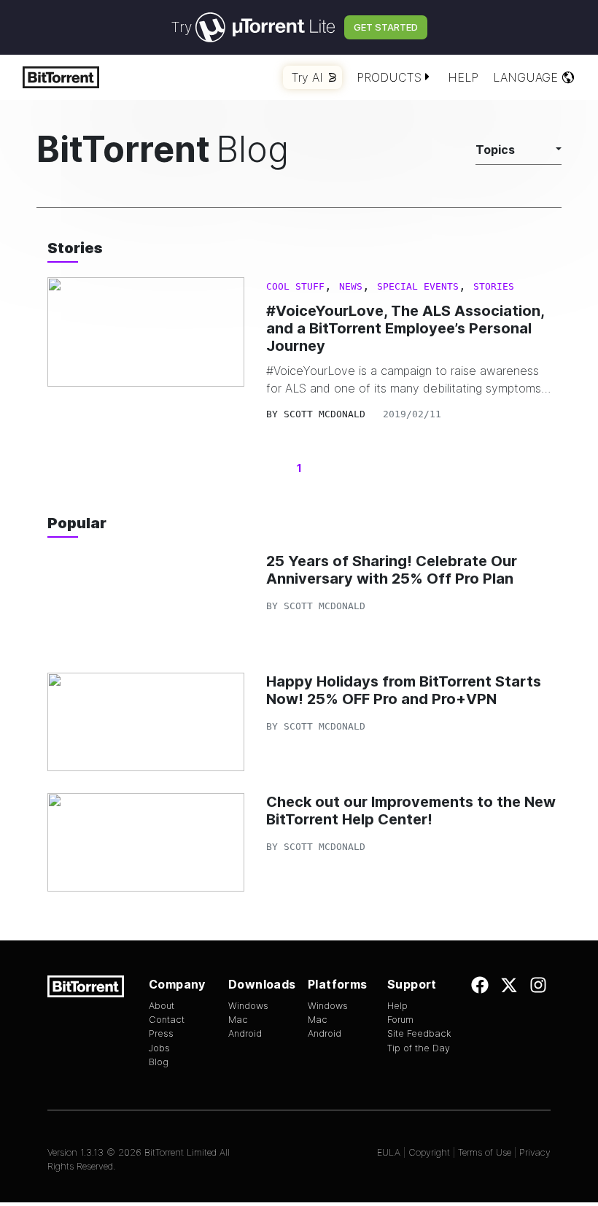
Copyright (429, 1152)
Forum (400, 1019)
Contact (167, 1019)
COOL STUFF (295, 286)
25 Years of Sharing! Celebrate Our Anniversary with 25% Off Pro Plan (391, 569)
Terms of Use (484, 1152)
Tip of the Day (418, 1048)
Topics (495, 149)
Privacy (535, 1152)
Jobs (159, 1048)
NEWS (350, 286)
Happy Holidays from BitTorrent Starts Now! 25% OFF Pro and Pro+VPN (403, 690)
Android (245, 1033)
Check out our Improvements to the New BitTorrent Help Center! (411, 810)
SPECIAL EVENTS (418, 286)
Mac (238, 1019)
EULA (388, 1152)
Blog (158, 1061)
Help (463, 77)
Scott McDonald (324, 414)
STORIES (493, 286)
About (161, 1005)
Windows (248, 1005)
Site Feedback (419, 1033)
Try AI (307, 77)
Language (525, 77)
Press (161, 1033)
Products (389, 77)
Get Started (386, 27)
